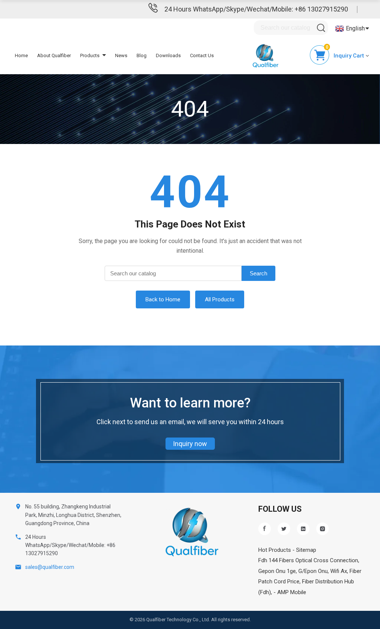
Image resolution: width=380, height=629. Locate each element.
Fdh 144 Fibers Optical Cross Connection (308, 560)
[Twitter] (284, 528)
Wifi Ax (338, 571)
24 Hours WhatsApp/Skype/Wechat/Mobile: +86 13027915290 (256, 9)
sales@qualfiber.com (49, 567)
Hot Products (274, 550)
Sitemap (306, 550)
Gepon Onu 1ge (277, 571)
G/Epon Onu (313, 571)
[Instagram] (322, 528)
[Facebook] (264, 528)
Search (258, 273)
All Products (220, 299)
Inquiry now (190, 444)
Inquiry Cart (349, 55)
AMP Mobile (291, 592)
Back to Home (162, 299)
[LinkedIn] (303, 528)
